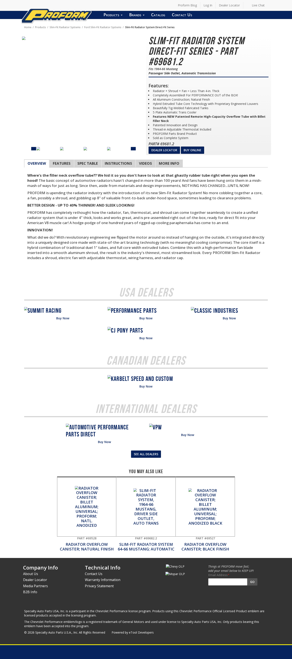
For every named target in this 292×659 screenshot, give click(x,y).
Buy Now (62, 318)
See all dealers (146, 454)
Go (252, 582)
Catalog (158, 15)
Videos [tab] (145, 163)
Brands (135, 15)
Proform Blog (187, 5)
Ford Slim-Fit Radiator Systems (102, 27)
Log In (208, 5)
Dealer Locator (229, 5)
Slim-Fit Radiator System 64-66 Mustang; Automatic (146, 544)
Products (111, 15)
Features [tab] (62, 163)
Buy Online (192, 150)
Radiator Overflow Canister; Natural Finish (87, 544)
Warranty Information (102, 579)
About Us (30, 573)
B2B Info (30, 592)
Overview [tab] (37, 163)
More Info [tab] (169, 163)
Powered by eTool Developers (133, 632)
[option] (48, 148)
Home (27, 27)
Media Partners (35, 586)
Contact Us (182, 15)
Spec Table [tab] (87, 163)
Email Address (218, 575)
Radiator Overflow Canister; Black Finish (205, 544)
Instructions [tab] (118, 163)
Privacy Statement (99, 586)
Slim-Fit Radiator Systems (65, 27)
